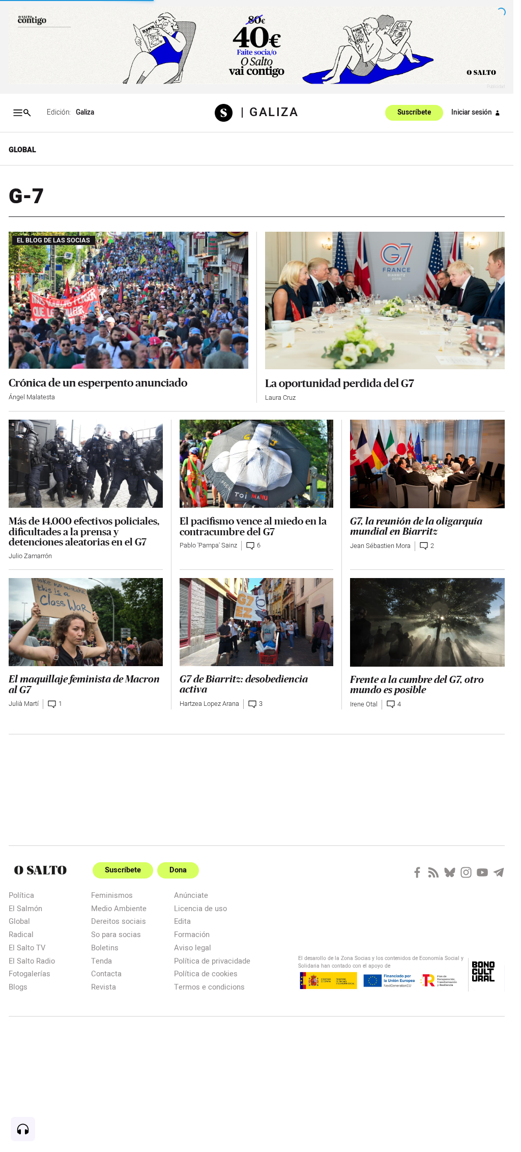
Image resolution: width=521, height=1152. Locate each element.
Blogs (18, 987)
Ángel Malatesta (32, 397)
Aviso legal (192, 947)
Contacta (106, 973)
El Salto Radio (32, 961)
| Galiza (270, 112)
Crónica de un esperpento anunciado (98, 382)
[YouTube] (482, 872)
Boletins (105, 947)
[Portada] (228, 113)
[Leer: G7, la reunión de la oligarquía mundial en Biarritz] (427, 464)
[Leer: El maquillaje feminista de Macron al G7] (86, 622)
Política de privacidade (212, 961)
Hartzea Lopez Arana (209, 703)
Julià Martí (24, 703)
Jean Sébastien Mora (380, 546)
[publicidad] (257, 45)
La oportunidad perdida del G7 (339, 383)
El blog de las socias (53, 240)
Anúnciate (191, 895)
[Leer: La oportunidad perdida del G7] (385, 300)
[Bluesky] (450, 872)
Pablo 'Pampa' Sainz (208, 545)
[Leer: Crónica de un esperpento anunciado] (128, 300)
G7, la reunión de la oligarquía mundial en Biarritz (416, 526)
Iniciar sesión (471, 112)
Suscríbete (414, 112)
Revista (103, 987)
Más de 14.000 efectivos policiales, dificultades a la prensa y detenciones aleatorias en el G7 (84, 531)
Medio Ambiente (119, 908)
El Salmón (25, 908)
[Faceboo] (417, 872)
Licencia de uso (200, 908)
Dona (178, 870)
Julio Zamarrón (30, 556)
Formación (192, 934)
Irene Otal (364, 704)
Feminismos (112, 895)
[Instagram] (466, 872)
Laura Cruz (280, 397)
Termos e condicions (209, 987)
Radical (21, 934)
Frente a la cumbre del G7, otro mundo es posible (417, 685)
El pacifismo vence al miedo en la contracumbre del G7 (253, 526)
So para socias (116, 934)
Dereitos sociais (118, 921)
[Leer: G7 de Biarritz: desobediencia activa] (257, 622)
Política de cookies (206, 973)
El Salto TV (27, 947)
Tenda (101, 961)
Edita (182, 921)
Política (21, 895)
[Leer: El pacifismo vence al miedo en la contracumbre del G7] (257, 464)
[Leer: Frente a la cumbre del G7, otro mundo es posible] (427, 622)
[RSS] (433, 872)
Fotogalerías (29, 973)
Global (22, 150)
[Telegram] (499, 872)
